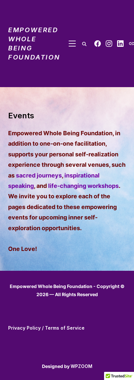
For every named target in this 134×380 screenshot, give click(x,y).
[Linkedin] (120, 43)
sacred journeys (39, 175)
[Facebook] (97, 43)
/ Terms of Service (63, 328)
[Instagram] (109, 43)
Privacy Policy (24, 328)
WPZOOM (81, 366)
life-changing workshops (83, 185)
